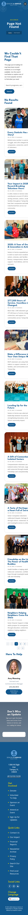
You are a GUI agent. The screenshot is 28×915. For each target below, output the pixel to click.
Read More (11, 151)
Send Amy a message (14, 692)
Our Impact (15, 837)
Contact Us (14, 832)
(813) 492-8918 (14, 687)
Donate (13, 790)
